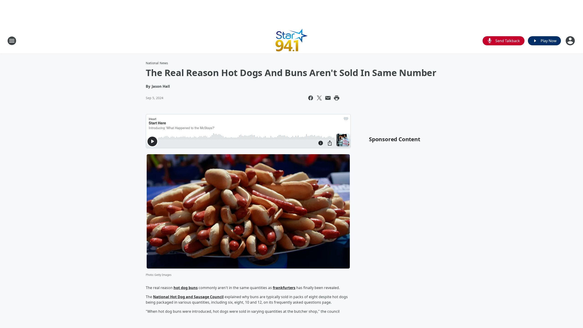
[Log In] (571, 40)
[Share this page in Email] (328, 98)
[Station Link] (291, 41)
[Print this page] (336, 98)
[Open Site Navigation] (11, 40)
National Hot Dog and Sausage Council (188, 296)
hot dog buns (186, 287)
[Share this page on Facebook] (310, 98)
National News (157, 63)
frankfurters (284, 287)
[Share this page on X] (319, 98)
